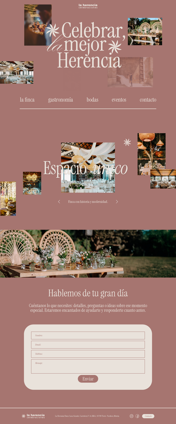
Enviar (88, 379)
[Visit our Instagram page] (131, 416)
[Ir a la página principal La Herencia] (88, 4)
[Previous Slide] (59, 201)
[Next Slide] (117, 201)
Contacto (148, 416)
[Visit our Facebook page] (137, 416)
